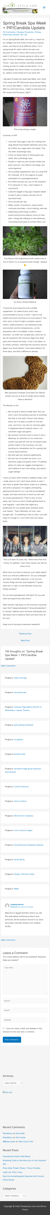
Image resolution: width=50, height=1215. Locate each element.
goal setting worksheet (23, 725)
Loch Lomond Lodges (23, 830)
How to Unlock (20, 801)
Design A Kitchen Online (24, 874)
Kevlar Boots (19, 859)
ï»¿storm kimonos (21, 787)
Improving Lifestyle (11, 35)
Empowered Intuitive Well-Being (16, 1156)
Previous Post (25, 633)
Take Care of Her (26, 1141)
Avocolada (20, 1133)
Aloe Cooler (21, 1137)
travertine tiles (20, 692)
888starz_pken (9, 1141)
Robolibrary (8, 1133)
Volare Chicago (20, 678)
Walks (16, 889)
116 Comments (9, 32)
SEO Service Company (23, 816)
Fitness (38, 32)
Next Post (25, 640)
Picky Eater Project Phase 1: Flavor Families (21, 1168)
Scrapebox (18, 739)
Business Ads (19, 754)
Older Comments (8, 666)
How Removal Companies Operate (28, 845)
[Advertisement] (15, 1058)
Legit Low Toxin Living (12, 1172)
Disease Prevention (25, 32)
